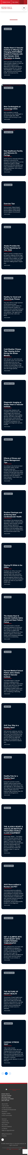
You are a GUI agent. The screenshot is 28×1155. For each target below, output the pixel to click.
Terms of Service (14, 1149)
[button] (21, 2)
